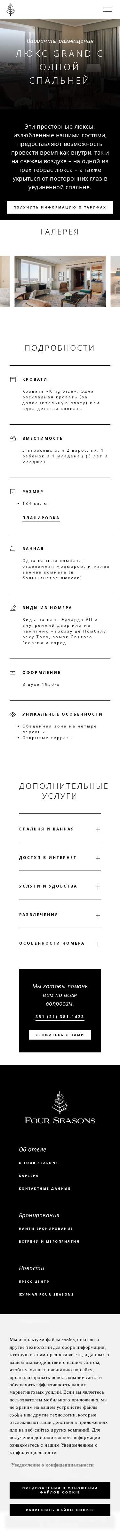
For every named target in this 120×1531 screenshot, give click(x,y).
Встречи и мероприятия (49, 1241)
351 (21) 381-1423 (60, 1016)
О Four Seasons (39, 1163)
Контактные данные (45, 1188)
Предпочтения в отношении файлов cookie (60, 1490)
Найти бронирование (46, 1228)
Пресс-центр (34, 1281)
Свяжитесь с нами (60, 1035)
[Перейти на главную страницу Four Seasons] (10, 9)
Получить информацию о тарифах (60, 207)
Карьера (29, 1175)
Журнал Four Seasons (46, 1294)
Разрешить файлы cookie (60, 1510)
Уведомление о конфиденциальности (52, 1465)
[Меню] (108, 9)
